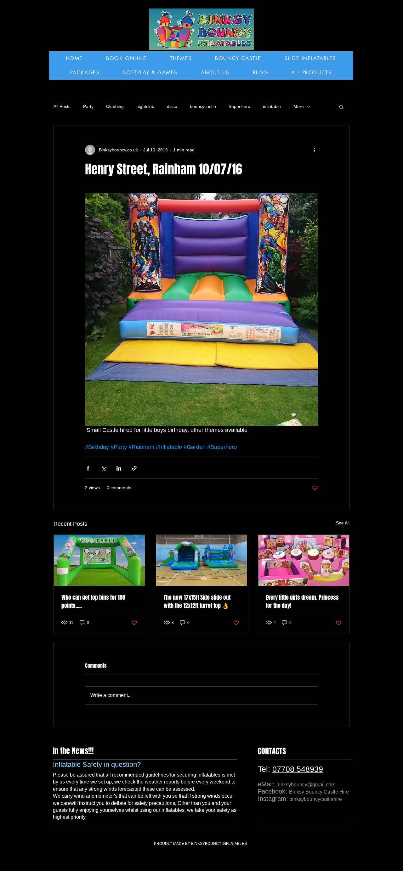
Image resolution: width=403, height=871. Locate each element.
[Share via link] (134, 468)
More (298, 106)
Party (88, 106)
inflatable (272, 106)
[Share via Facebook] (88, 468)
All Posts (62, 106)
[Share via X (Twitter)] (103, 468)
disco (172, 106)
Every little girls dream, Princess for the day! (302, 601)
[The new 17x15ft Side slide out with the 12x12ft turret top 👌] (201, 560)
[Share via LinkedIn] (119, 468)
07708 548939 (297, 769)
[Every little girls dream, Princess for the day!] (303, 560)
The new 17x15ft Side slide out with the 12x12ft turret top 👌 (197, 601)
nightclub (145, 106)
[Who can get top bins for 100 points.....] (99, 560)
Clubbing (115, 106)
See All (342, 522)
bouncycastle (203, 106)
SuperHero (239, 106)
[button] (341, 106)
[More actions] (314, 150)
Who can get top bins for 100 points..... (93, 601)
